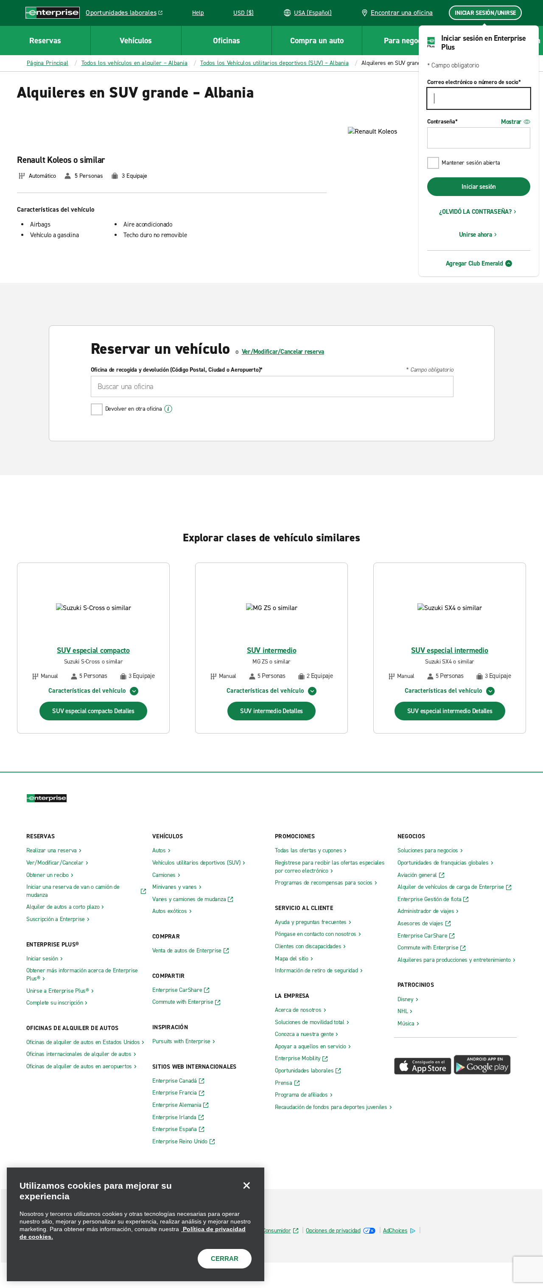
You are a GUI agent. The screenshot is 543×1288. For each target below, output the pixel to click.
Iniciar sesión (479, 186)
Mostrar (511, 122)
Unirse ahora (475, 234)
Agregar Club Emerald (474, 263)
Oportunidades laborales (126, 14)
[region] (135, 1224)
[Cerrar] (246, 1185)
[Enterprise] (52, 12)
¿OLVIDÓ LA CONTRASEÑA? (475, 211)
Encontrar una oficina (401, 12)
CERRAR (224, 1258)
